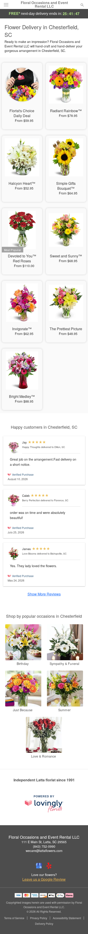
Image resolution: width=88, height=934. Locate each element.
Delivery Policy (44, 923)
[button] (78, 924)
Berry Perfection (31, 500)
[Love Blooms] (14, 553)
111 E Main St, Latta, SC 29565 (44, 842)
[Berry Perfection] (14, 500)
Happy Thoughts (31, 447)
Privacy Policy (38, 918)
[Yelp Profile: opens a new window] (49, 866)
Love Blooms (29, 553)
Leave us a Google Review (44, 879)
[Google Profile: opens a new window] (39, 866)
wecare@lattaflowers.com (44, 850)
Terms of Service (14, 918)
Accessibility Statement (67, 918)
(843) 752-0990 (44, 846)
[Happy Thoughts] (14, 447)
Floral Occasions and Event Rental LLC (44, 4)
